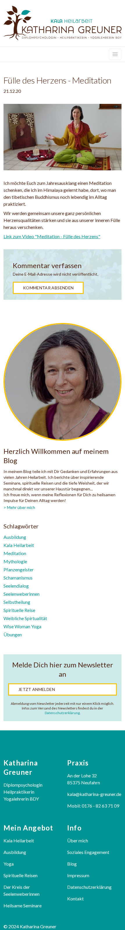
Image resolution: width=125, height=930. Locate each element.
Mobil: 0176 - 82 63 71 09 (93, 805)
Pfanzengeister (18, 569)
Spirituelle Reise (19, 610)
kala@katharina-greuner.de (94, 794)
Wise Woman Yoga (22, 626)
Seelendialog (16, 585)
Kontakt (75, 898)
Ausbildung (14, 537)
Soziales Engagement (88, 852)
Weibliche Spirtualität (25, 618)
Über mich (77, 840)
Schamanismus (18, 577)
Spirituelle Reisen (20, 875)
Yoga (8, 863)
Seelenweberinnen (21, 594)
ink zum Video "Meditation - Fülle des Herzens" (53, 236)
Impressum (78, 875)
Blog (72, 863)
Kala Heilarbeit (18, 545)
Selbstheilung (16, 602)
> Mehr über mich (19, 507)
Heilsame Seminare (22, 905)
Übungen (12, 634)
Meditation (14, 553)
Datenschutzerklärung (62, 713)
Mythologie (15, 561)
